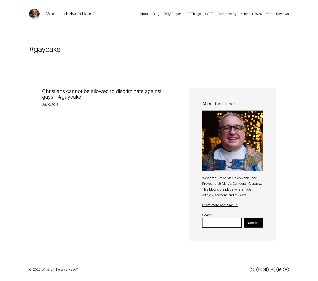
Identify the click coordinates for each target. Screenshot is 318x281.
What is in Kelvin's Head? (70, 13)
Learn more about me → (220, 205)
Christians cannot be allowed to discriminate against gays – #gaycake (102, 94)
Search (207, 215)
